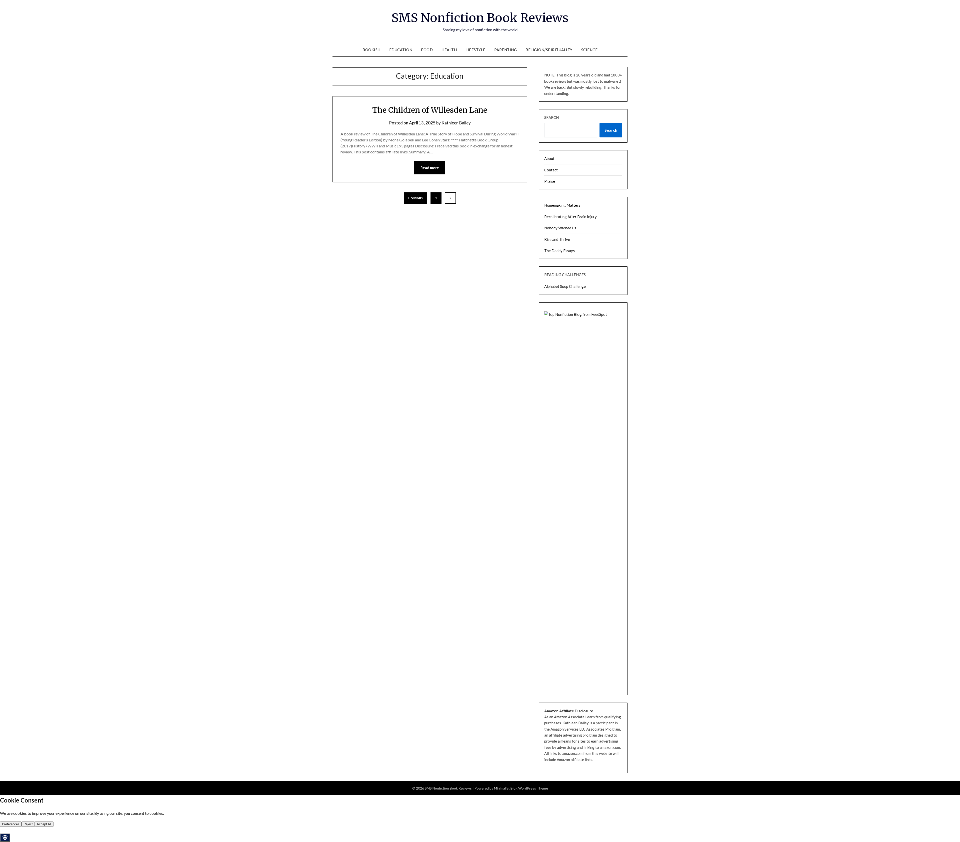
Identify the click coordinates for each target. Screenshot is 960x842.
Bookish (371, 49)
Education (400, 49)
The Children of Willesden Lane (429, 110)
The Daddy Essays (559, 250)
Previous (415, 198)
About (549, 158)
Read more (429, 167)
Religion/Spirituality (549, 49)
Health (449, 49)
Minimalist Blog (506, 788)
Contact (551, 170)
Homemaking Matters (562, 205)
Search (551, 117)
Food (427, 49)
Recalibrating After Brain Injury (570, 216)
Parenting (505, 49)
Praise (549, 181)
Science (589, 49)
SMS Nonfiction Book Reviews (480, 17)
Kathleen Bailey (456, 122)
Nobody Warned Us (560, 228)
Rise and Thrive (557, 239)
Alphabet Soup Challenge (565, 286)
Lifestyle (476, 49)
